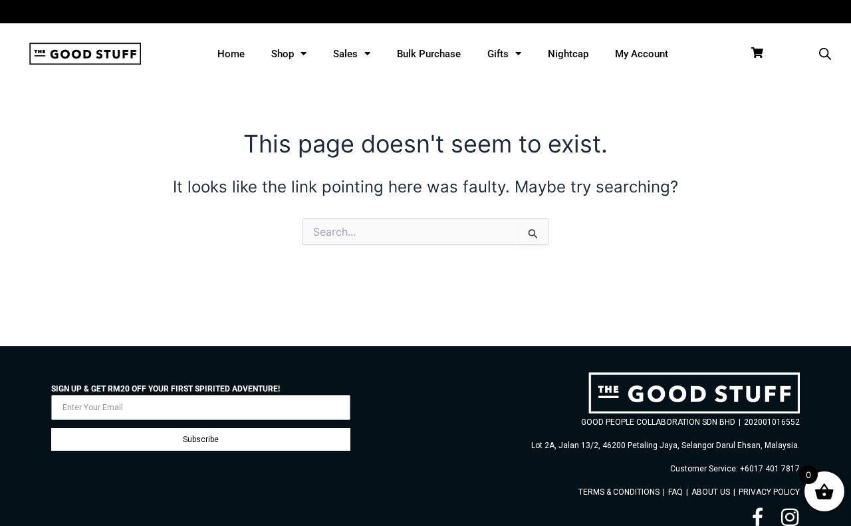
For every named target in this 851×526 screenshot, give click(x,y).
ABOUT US (710, 492)
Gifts (498, 54)
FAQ (675, 492)
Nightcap (568, 54)
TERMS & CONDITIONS (619, 492)
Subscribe (201, 439)
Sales (345, 54)
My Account (641, 54)
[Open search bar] (825, 53)
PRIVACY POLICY (769, 492)
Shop (282, 54)
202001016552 (772, 422)
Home (231, 54)
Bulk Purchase (429, 54)
